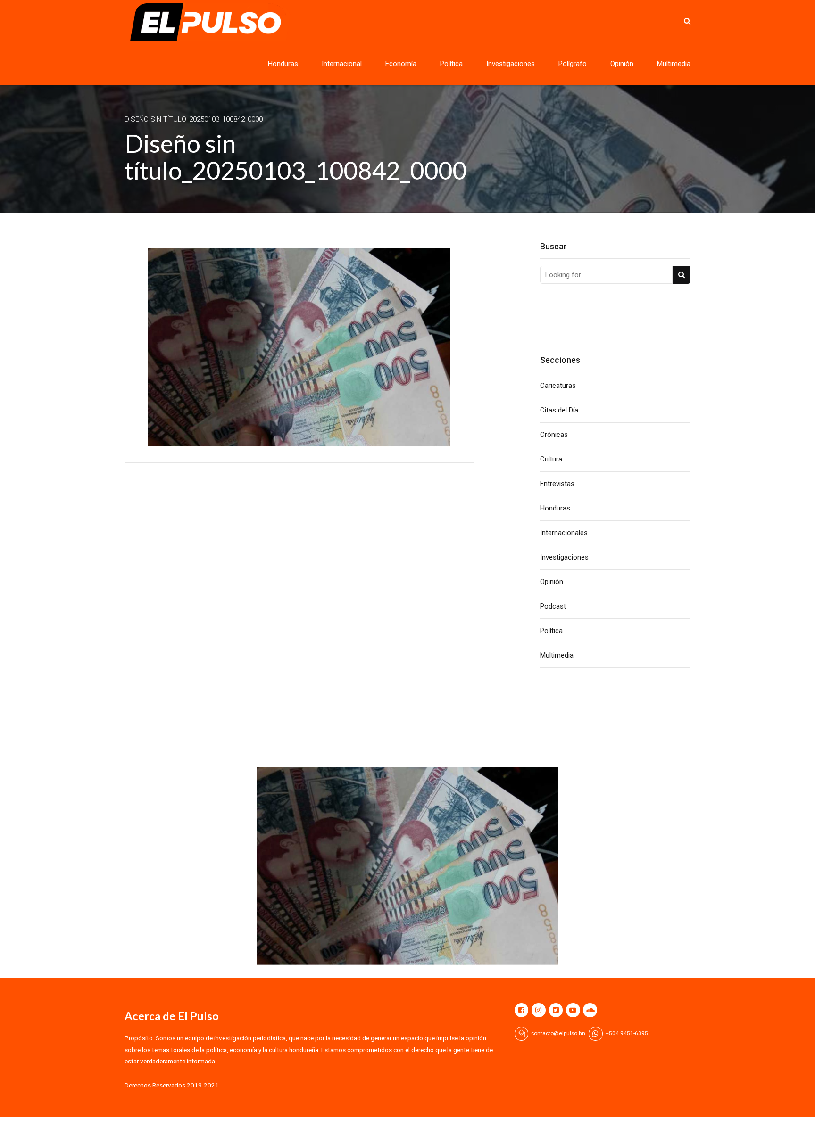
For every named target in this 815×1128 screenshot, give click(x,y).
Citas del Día (559, 410)
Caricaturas (558, 385)
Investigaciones (510, 63)
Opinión (621, 63)
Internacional (342, 63)
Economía (400, 63)
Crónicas (554, 434)
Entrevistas (557, 483)
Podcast (553, 606)
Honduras (283, 63)
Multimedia (673, 63)
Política (451, 63)
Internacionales (564, 532)
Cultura (551, 459)
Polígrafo (572, 63)
